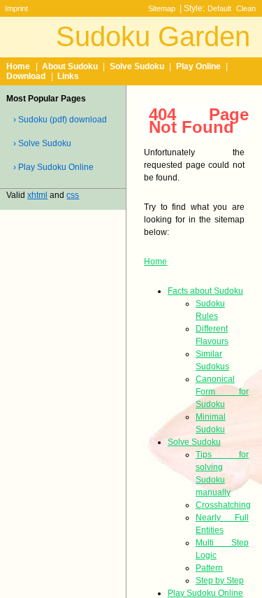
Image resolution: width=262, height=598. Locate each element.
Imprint (16, 8)
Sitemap (161, 8)
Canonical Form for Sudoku (222, 391)
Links (68, 76)
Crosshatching (223, 505)
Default (219, 8)
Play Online (198, 66)
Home (18, 66)
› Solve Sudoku (42, 143)
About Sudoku (70, 66)
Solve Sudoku (137, 66)
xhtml (37, 195)
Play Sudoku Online (205, 593)
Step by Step (220, 580)
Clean (246, 8)
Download (25, 76)
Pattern (209, 568)
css (72, 195)
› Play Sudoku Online (53, 167)
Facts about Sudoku (205, 291)
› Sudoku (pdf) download (60, 119)
